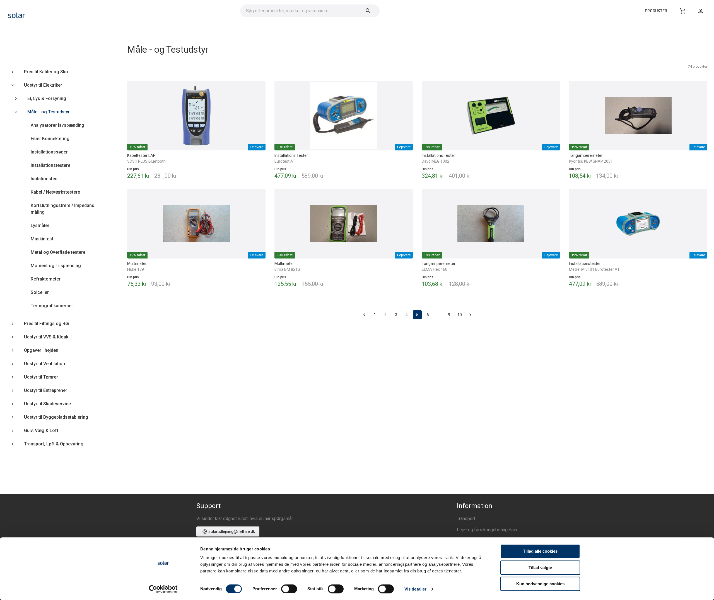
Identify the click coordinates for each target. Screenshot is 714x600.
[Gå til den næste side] (470, 314)
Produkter (656, 11)
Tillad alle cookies (540, 551)
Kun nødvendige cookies (540, 583)
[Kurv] (682, 11)
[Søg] (368, 10)
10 (459, 315)
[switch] (289, 588)
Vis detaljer (415, 589)
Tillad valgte (540, 567)
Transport (466, 518)
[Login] (700, 11)
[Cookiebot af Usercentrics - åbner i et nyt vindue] (163, 589)
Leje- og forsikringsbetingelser (487, 529)
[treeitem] (56, 71)
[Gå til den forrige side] (364, 314)
